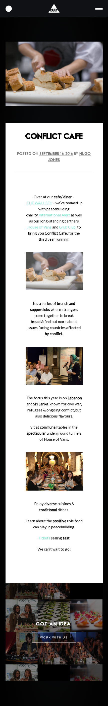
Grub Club (67, 227)
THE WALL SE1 (39, 203)
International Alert (54, 215)
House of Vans (39, 227)
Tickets (44, 538)
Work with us (54, 637)
